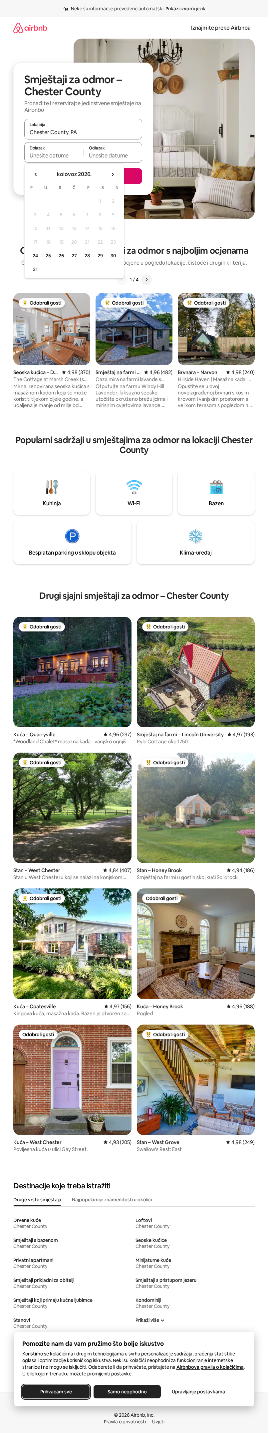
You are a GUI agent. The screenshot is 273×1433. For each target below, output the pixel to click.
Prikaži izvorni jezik (185, 9)
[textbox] (54, 155)
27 (74, 256)
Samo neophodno (127, 1392)
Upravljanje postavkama (198, 1392)
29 (100, 256)
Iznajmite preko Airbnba (221, 27)
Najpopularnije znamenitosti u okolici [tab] (112, 1200)
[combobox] (83, 132)
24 (35, 256)
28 (87, 256)
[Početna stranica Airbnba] (30, 27)
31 (35, 269)
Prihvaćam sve (56, 1392)
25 (48, 256)
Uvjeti (158, 1422)
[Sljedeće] (146, 279)
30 (113, 256)
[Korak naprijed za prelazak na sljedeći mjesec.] (113, 174)
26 (61, 256)
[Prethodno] (122, 279)
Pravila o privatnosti (125, 1422)
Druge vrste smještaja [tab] (37, 1200)
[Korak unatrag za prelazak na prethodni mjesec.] (36, 174)
